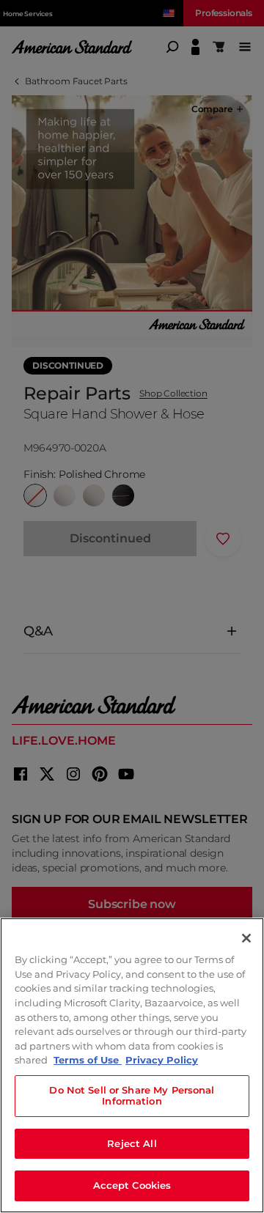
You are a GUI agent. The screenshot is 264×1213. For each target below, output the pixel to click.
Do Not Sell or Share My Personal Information (131, 1095)
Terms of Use (88, 1060)
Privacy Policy (161, 1060)
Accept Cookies (132, 1185)
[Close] (246, 938)
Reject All (131, 1143)
